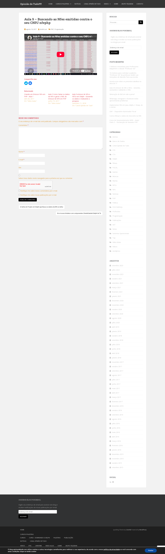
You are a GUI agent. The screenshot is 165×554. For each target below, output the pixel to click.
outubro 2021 (117, 279)
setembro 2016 (117, 415)
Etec (30, 546)
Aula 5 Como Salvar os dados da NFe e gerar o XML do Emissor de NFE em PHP (59, 96)
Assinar (114, 52)
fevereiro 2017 (117, 402)
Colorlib (128, 530)
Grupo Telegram (127, 4)
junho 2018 (116, 349)
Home (50, 4)
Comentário (24, 125)
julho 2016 (116, 423)
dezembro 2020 (117, 301)
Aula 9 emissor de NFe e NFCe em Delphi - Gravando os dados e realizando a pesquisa (82, 97)
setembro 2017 (117, 371)
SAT (113, 225)
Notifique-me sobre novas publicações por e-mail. (38, 195)
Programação (59, 29)
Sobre (116, 4)
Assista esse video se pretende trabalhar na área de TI (125, 82)
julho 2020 (116, 323)
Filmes (114, 163)
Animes (115, 137)
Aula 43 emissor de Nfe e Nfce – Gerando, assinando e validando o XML (125, 89)
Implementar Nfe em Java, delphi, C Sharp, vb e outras (126, 106)
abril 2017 (115, 393)
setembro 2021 (117, 283)
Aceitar (150, 550)
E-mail (21, 160)
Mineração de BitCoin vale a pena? (122, 94)
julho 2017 (116, 380)
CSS (113, 150)
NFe (114, 189)
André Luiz (43, 29)
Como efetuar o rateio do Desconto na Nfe (125, 116)
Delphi (114, 159)
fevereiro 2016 (117, 445)
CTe (113, 154)
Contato (139, 4)
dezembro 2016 (117, 406)
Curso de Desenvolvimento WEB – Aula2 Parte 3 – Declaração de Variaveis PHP (124, 121)
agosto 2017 (116, 375)
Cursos (22, 538)
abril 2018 (115, 353)
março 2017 (116, 397)
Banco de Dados (118, 141)
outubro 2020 (117, 309)
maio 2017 (116, 388)
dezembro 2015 (117, 454)
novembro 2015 (118, 459)
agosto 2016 (116, 419)
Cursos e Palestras (62, 4)
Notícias (78, 4)
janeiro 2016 (116, 450)
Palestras (57, 538)
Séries (114, 229)
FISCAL (115, 168)
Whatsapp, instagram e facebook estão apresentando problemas (124, 100)
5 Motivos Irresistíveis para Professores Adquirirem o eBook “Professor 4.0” (124, 67)
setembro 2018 (117, 340)
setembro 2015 (117, 467)
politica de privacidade (111, 549)
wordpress (116, 251)
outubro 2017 (117, 366)
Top (113, 238)
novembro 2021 (118, 274)
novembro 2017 (118, 362)
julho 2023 (116, 270)
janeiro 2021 (116, 296)
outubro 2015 (117, 463)
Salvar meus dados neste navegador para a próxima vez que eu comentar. (46, 178)
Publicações (116, 220)
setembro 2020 (117, 314)
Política (115, 203)
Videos (106, 4)
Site (20, 167)
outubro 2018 (117, 336)
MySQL (115, 181)
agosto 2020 (116, 318)
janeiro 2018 (116, 358)
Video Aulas (116, 242)
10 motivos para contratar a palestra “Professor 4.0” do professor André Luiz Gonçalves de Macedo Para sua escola (124, 75)
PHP (52, 29)
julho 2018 (116, 344)
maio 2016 (116, 432)
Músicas (115, 176)
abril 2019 (115, 327)
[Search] (141, 22)
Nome (21, 152)
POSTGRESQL (117, 207)
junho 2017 (116, 384)
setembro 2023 (117, 265)
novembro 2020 (118, 305)
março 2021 (116, 287)
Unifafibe (38, 546)
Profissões (116, 211)
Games (115, 172)
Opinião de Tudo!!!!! (31, 3)
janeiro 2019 (116, 331)
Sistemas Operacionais (120, 233)
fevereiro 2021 (117, 292)
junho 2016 (116, 428)
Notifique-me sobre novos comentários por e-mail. (38, 191)
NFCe (114, 185)
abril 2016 (115, 437)
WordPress (142, 530)
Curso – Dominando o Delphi (39, 538)
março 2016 (116, 441)
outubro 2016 (117, 410)
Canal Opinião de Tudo (92, 4)
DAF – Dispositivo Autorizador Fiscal (123, 111)
